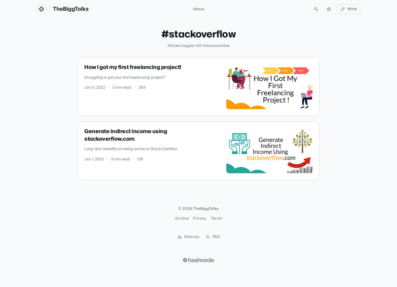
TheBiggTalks (71, 9)
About (198, 9)
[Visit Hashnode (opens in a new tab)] (198, 260)
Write (352, 9)
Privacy (199, 218)
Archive (182, 218)
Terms (216, 218)
